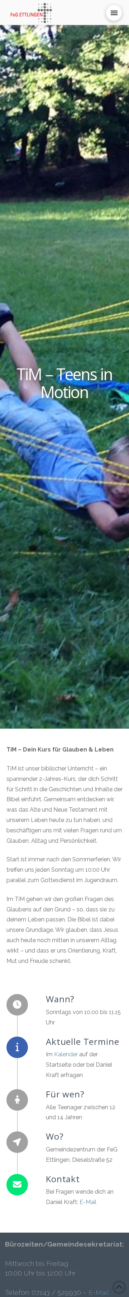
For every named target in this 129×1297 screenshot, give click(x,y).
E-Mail (88, 1202)
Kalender (66, 1054)
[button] (114, 13)
